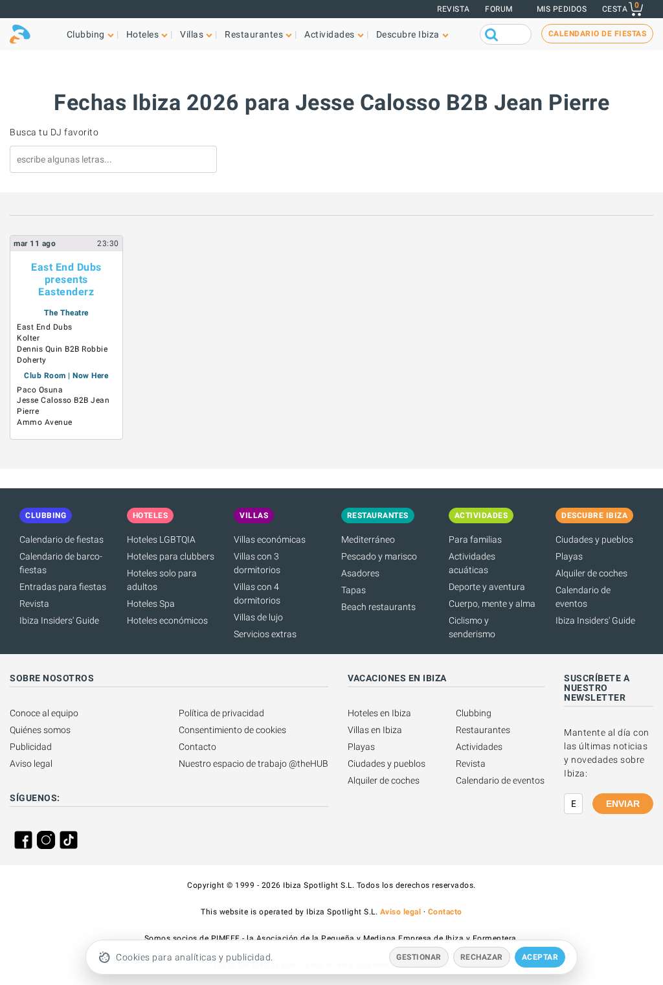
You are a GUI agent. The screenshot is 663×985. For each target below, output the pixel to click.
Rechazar (481, 957)
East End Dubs (45, 327)
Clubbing (473, 713)
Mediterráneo (368, 539)
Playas (569, 556)
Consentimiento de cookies (232, 730)
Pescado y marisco (379, 556)
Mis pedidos (562, 9)
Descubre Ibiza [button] (408, 34)
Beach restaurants (378, 607)
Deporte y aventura (487, 587)
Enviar (623, 803)
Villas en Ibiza (375, 730)
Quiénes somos (40, 730)
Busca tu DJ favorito (54, 132)
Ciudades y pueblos (594, 539)
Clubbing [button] (86, 34)
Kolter (28, 338)
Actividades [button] (329, 34)
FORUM (499, 9)
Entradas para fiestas (62, 587)
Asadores (360, 573)
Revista (453, 9)
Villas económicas (270, 539)
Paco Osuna (40, 389)
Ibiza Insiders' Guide (59, 620)
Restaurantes (483, 730)
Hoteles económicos (167, 620)
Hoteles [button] (142, 34)
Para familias (475, 539)
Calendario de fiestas (61, 539)
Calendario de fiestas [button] (597, 33)
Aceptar (540, 957)
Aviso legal (31, 763)
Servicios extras (265, 634)
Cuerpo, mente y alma (492, 603)
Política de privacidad (221, 713)
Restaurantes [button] (254, 34)
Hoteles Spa (151, 603)
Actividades (479, 747)
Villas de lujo (258, 617)
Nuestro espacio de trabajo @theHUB (253, 763)
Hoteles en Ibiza (379, 713)
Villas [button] (191, 34)
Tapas (353, 590)
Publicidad (31, 747)
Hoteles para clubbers (170, 556)
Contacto (197, 747)
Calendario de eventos (500, 780)
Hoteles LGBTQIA (161, 539)
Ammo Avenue (45, 422)
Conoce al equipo (44, 713)
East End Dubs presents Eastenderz (66, 279)
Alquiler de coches (591, 573)
